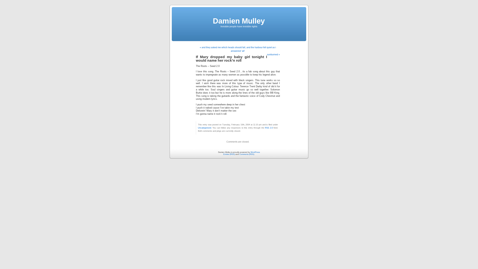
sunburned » (273, 54)
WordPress (255, 152)
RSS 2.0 (269, 128)
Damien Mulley (239, 21)
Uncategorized (204, 128)
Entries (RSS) (229, 154)
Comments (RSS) (246, 154)
